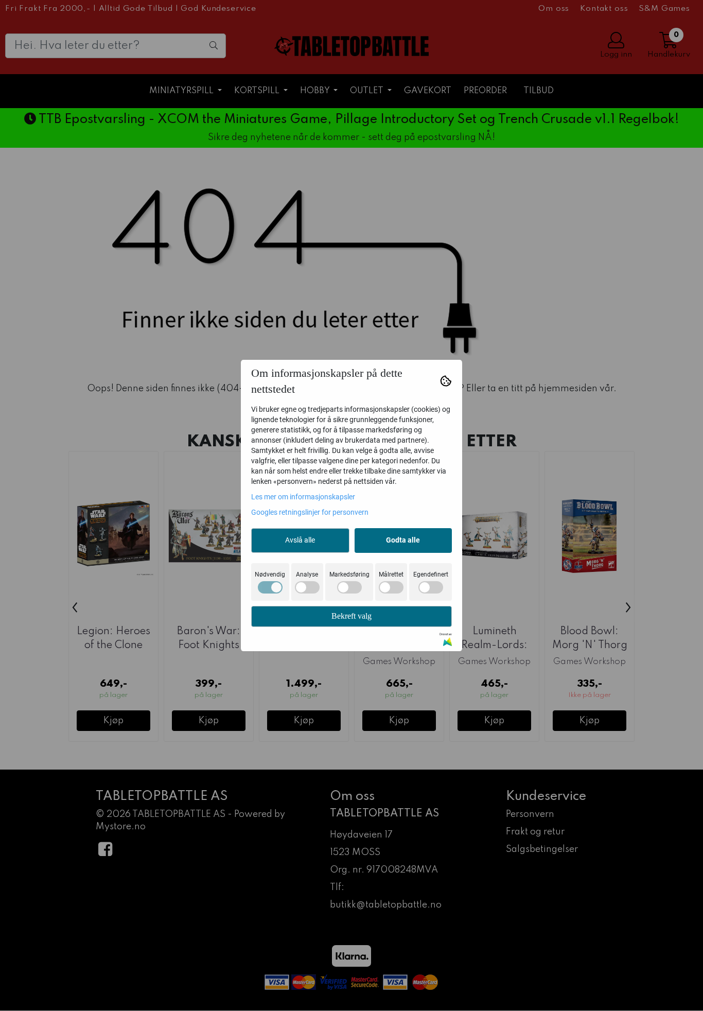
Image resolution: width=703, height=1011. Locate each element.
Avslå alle (300, 540)
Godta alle (403, 540)
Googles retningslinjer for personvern (309, 512)
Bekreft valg (351, 616)
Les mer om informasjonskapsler (303, 497)
